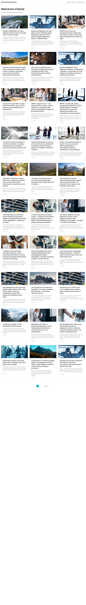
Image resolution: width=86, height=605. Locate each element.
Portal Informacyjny (9, 2)
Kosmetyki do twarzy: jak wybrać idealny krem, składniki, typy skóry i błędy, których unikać (14, 362)
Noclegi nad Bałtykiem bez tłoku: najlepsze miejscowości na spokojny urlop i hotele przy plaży (14, 33)
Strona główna (81, 2)
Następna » (46, 386)
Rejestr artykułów (71, 2)
